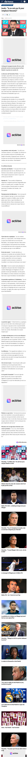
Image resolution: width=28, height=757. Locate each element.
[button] (2, 1)
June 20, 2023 (22, 121)
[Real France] (9, 1)
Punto (2, 18)
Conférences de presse (7, 5)
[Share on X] (7, 15)
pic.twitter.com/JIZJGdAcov (9, 118)
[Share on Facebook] (5, 15)
